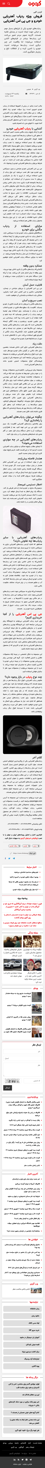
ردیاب (29, 677)
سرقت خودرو (13, 846)
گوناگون (21, 1447)
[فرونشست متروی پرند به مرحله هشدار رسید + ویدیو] (37, 997)
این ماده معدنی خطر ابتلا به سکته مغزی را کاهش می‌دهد (24, 1421)
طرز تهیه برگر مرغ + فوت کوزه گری (27, 1430)
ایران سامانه (17, 1464)
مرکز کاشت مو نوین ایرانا (30, 1352)
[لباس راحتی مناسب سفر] (36, 1290)
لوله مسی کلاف (34, 1323)
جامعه (17, 1443)
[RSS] (19, 1460)
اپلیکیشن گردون (14, 1453)
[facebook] (5, 858)
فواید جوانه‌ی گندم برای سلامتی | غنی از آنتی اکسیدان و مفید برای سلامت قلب (23, 1386)
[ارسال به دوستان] (26, 93)
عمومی (28, 89)
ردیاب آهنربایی (22, 128)
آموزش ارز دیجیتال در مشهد (29, 1337)
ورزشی (10, 1443)
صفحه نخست (37, 1443)
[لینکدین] (15, 1460)
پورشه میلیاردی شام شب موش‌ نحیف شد (13, 975)
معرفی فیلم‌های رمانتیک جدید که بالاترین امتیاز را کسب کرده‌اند (13, 952)
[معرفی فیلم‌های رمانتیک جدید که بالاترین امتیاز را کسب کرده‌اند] (13, 941)
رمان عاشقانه (34, 1308)
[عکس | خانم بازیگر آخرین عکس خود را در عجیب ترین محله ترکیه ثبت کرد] (32, 965)
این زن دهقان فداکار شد (30, 1394)
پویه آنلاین (35, 1366)
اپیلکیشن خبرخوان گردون (29, 838)
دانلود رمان (35, 1316)
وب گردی (37, 89)
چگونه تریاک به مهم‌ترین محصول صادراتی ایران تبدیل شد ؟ (32, 952)
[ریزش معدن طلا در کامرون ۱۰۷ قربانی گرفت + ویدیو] (37, 1021)
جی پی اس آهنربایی (29, 614)
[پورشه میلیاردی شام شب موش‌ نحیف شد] (13, 965)
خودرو (25, 846)
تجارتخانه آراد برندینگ (31, 1359)
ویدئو (4, 1443)
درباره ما (24, 1453)
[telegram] (14, 858)
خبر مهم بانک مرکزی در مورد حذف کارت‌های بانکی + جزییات (24, 1404)
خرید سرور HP (34, 1330)
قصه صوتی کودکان (32, 1344)
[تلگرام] (31, 1460)
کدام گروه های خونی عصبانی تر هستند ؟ (25, 1412)
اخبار (29, 1443)
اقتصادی (23, 1443)
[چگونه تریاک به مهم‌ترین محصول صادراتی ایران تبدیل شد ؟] (32, 941)
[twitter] (9, 858)
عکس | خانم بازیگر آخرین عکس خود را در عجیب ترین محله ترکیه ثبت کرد (33, 978)
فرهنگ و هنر (30, 1447)
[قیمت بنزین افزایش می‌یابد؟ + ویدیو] (37, 1009)
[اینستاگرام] (27, 1460)
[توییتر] (23, 1460)
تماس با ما (32, 1453)
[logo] (33, 3)
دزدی (35, 846)
